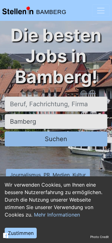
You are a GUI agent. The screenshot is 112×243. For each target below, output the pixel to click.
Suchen (56, 139)
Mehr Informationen (57, 215)
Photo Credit (99, 237)
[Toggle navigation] (101, 10)
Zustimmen (21, 233)
